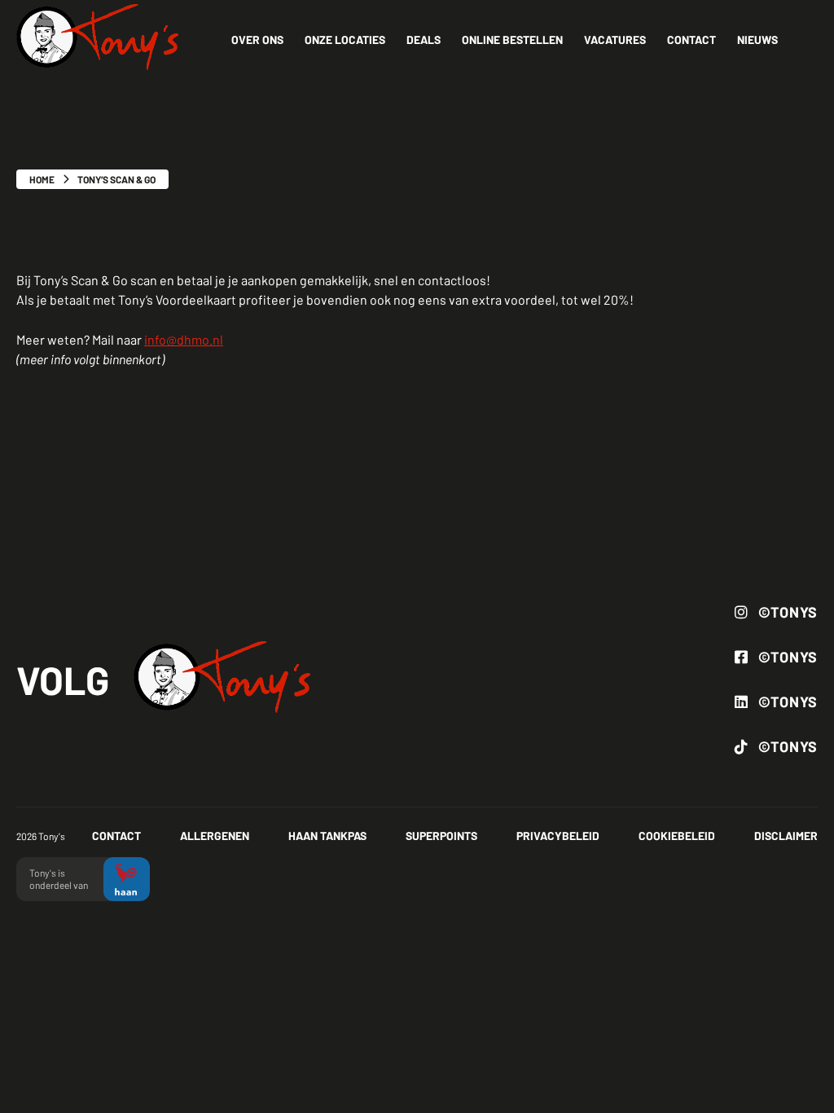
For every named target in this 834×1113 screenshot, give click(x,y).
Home (42, 179)
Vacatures (615, 39)
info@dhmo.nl (183, 339)
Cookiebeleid (677, 835)
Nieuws (757, 39)
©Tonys (788, 612)
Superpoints (441, 835)
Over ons (257, 39)
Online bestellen (512, 39)
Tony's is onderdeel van (59, 879)
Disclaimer (786, 835)
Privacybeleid (557, 835)
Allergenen (214, 835)
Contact (691, 39)
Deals (423, 39)
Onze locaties (345, 39)
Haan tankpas (327, 835)
